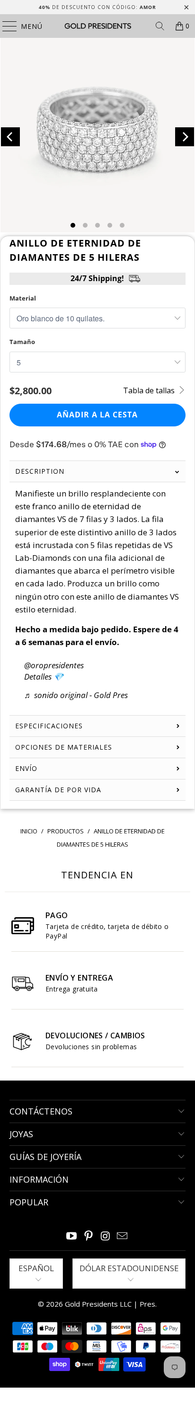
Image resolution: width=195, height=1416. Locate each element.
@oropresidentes (54, 665)
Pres (147, 1304)
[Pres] (97, 26)
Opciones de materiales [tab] (63, 747)
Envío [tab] (26, 768)
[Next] (184, 137)
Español (36, 1268)
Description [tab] (39, 471)
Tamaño (22, 341)
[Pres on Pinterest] (88, 1236)
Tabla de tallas (150, 390)
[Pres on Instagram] (105, 1236)
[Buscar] (160, 26)
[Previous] (10, 137)
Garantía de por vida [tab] (58, 789)
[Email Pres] (122, 1236)
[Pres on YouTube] (72, 1236)
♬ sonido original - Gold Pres (76, 695)
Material (22, 298)
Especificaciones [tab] (49, 725)
